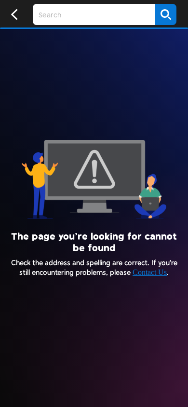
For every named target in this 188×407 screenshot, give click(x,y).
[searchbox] (94, 14)
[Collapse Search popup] (14, 14)
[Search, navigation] (165, 14)
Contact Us (150, 272)
